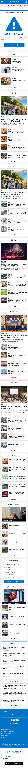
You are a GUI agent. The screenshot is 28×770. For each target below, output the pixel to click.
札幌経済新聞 (14, 2)
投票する (9, 581)
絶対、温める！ (8, 567)
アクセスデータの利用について (8, 733)
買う (18, 5)
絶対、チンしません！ (10, 577)
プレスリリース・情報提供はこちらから (10, 731)
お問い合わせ (5, 735)
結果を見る (19, 581)
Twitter (16, 723)
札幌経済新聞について (6, 729)
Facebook (12, 723)
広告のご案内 (5, 737)
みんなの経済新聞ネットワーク (14, 752)
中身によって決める (9, 572)
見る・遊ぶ (13, 5)
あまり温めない (8, 574)
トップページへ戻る (14, 45)
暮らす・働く (22, 5)
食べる (7, 5)
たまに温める (8, 569)
